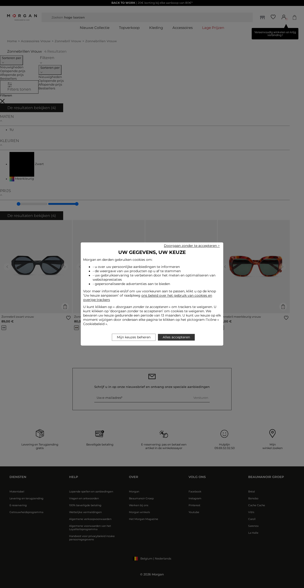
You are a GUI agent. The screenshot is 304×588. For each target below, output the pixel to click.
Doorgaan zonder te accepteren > (192, 245)
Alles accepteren (176, 337)
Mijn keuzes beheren (134, 337)
